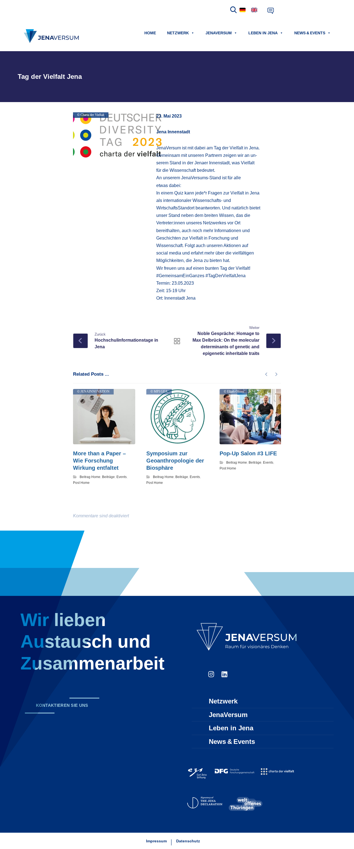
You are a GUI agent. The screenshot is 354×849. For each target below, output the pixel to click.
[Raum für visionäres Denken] (52, 36)
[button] (61, 705)
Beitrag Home (90, 477)
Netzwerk (178, 33)
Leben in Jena (263, 33)
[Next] (276, 374)
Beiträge (108, 477)
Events (121, 477)
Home (150, 33)
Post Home (81, 483)
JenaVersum (218, 33)
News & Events (309, 33)
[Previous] (266, 374)
